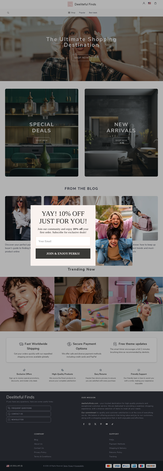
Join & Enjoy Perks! (63, 253)
